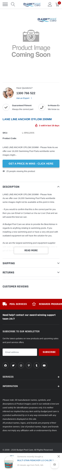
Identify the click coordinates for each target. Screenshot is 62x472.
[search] (13, 4)
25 (7, 171)
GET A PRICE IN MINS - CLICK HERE (31, 163)
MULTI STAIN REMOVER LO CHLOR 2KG (36, 460)
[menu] (5, 4)
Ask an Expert (23, 98)
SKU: (5, 133)
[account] (50, 4)
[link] (5, 365)
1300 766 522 (25, 93)
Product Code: (10, 138)
